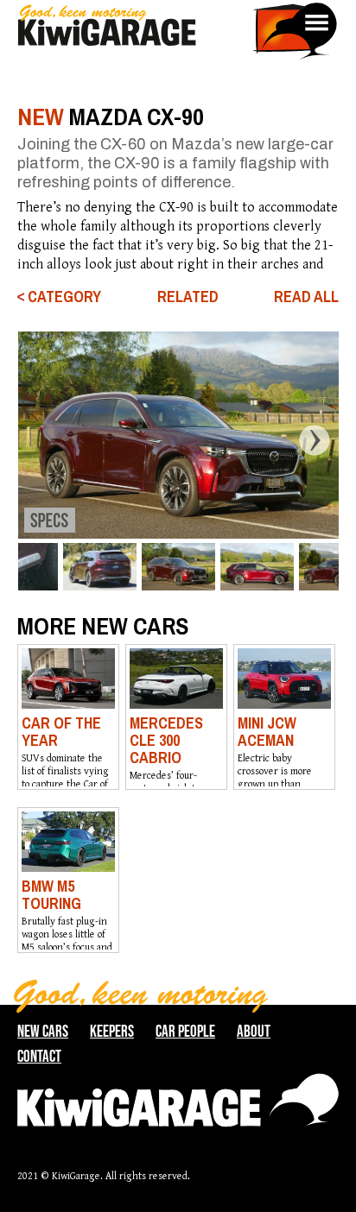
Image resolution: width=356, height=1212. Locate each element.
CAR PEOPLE (185, 1031)
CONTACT (39, 1056)
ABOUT (253, 1031)
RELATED (188, 296)
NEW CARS (42, 1031)
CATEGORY (64, 297)
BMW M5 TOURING (51, 894)
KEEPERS (112, 1031)
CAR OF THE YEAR (61, 731)
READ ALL (306, 297)
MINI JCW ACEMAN (267, 731)
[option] (178, 435)
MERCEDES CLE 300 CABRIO (166, 740)
